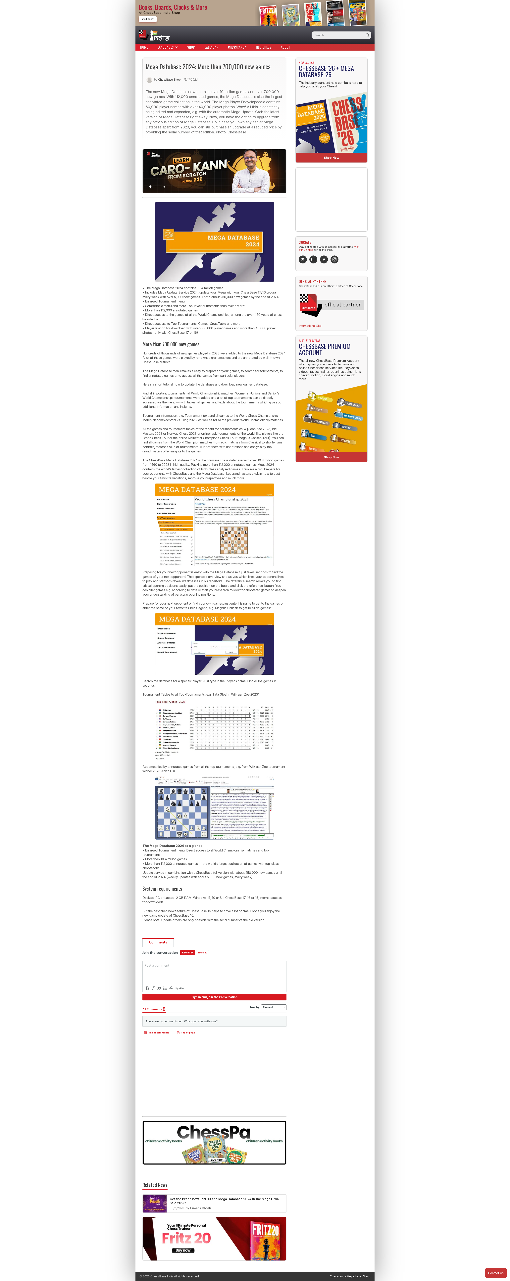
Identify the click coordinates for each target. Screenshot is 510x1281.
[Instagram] (334, 259)
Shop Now (331, 158)
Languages (166, 47)
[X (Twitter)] (303, 259)
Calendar (211, 47)
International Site (310, 325)
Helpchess (263, 47)
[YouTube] (313, 259)
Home (144, 47)
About (285, 47)
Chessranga (237, 47)
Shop (191, 47)
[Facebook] (324, 259)
